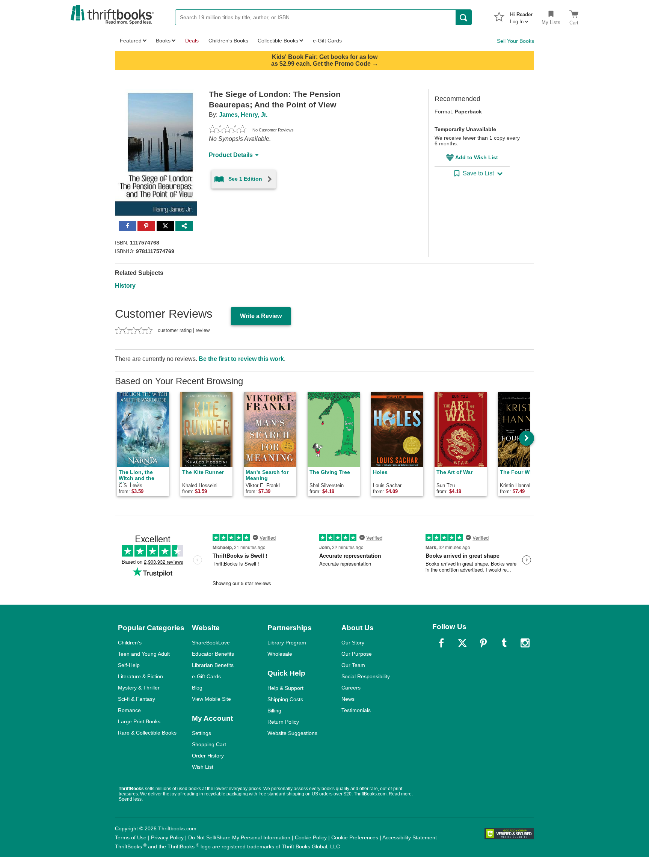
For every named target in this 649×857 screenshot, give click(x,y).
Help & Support (285, 688)
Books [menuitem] (163, 41)
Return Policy (283, 722)
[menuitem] (521, 15)
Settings (201, 733)
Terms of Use (130, 837)
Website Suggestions (292, 733)
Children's (130, 643)
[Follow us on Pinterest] (483, 643)
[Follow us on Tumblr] (504, 643)
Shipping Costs (285, 699)
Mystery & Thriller (139, 688)
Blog (197, 688)
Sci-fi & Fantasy (136, 699)
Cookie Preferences (354, 837)
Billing (274, 711)
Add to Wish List (476, 157)
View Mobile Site (211, 699)
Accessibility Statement (409, 837)
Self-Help (129, 665)
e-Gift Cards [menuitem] (327, 41)
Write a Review (261, 316)
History (125, 285)
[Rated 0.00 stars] (227, 130)
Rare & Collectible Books (147, 733)
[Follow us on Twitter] (462, 643)
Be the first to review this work (241, 359)
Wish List (202, 767)
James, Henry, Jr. (243, 115)
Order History (208, 756)
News (348, 699)
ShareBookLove (211, 643)
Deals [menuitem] (192, 41)
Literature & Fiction (140, 676)
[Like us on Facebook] (441, 643)
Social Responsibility (365, 676)
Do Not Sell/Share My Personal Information (239, 837)
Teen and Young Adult (144, 654)
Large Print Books (139, 721)
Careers (351, 688)
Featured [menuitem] (131, 41)
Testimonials (356, 710)
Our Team (353, 665)
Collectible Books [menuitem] (278, 41)
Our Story (352, 643)
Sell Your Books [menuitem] (515, 41)
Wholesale (279, 654)
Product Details (231, 155)
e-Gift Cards (206, 676)
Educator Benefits (213, 654)
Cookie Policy (311, 837)
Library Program (286, 643)
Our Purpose (356, 654)
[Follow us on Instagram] (525, 643)
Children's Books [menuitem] (228, 41)
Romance (129, 710)
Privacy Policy (167, 837)
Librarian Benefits (213, 665)
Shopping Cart (209, 744)
